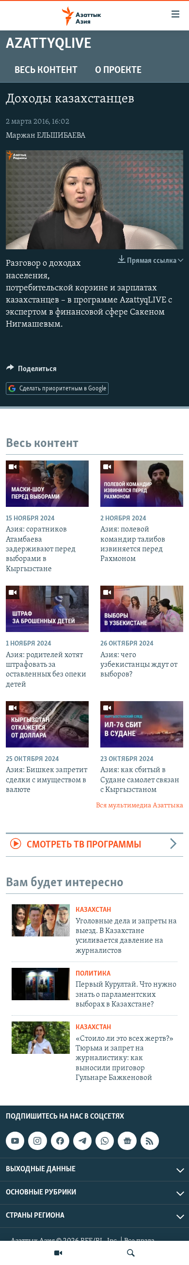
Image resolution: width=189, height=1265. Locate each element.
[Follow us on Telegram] (82, 1141)
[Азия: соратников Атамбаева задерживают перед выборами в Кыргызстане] (47, 483)
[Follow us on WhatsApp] (104, 1141)
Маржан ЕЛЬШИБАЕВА (45, 136)
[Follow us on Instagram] (37, 1141)
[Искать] (130, 1253)
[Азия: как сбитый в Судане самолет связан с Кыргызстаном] (141, 724)
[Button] (31, 371)
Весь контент (46, 70)
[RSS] (150, 1141)
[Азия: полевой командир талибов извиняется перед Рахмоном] (141, 483)
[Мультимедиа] (58, 1253)
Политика (93, 974)
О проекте (118, 70)
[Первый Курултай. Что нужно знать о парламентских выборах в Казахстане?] (41, 984)
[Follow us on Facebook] (60, 1141)
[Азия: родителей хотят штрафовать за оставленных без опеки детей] (47, 609)
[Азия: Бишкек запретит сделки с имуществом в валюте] (47, 724)
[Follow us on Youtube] (15, 1141)
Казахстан (93, 910)
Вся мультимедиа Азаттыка (139, 805)
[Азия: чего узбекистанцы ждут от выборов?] (141, 609)
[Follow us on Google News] (127, 1141)
